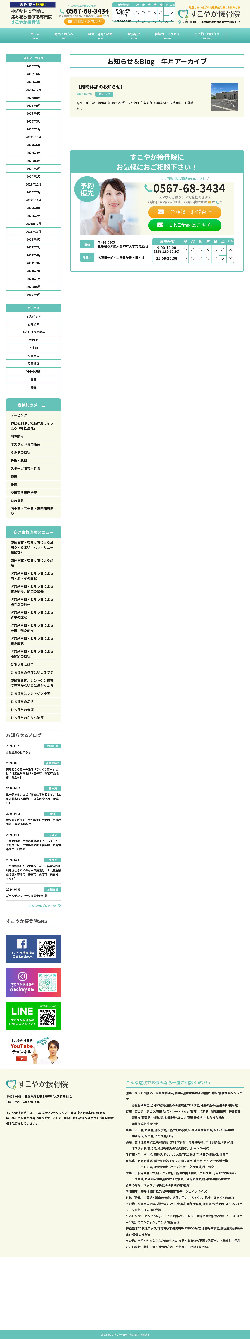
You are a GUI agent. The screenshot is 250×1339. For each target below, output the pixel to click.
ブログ (33, 340)
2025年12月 (33, 90)
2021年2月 (34, 271)
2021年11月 (33, 231)
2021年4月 (34, 255)
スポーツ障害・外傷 (25, 468)
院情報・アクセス (167, 35)
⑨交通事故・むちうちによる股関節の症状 (32, 654)
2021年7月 (34, 247)
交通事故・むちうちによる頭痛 (32, 563)
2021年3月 (34, 263)
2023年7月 (34, 192)
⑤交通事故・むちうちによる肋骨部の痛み (32, 602)
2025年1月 (34, 129)
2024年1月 (34, 176)
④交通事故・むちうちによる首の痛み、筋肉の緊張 (32, 589)
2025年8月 (34, 97)
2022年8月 (34, 208)
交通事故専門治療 (24, 492)
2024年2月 (34, 168)
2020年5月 (34, 286)
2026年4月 (34, 82)
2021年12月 (33, 223)
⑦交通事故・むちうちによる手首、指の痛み (32, 628)
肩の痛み (17, 436)
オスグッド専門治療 (25, 444)
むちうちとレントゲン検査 (30, 693)
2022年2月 (34, 216)
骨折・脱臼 (19, 460)
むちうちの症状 (22, 701)
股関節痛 (33, 363)
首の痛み (17, 500)
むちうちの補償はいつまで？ (32, 672)
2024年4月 (34, 153)
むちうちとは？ (22, 664)
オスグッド (33, 316)
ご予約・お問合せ (207, 35)
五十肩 (33, 348)
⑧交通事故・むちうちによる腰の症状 (32, 641)
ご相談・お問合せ (87, 21)
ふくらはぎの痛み (33, 332)
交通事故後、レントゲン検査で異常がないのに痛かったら (32, 683)
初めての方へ (64, 35)
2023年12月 (33, 184)
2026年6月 (34, 74)
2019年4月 (34, 294)
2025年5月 (34, 105)
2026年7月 (34, 66)
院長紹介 (134, 35)
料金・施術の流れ (100, 35)
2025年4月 (34, 113)
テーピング (19, 415)
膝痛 (33, 387)
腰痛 (33, 379)
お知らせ (33, 324)
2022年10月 (33, 200)
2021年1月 (34, 279)
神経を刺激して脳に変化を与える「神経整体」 (32, 425)
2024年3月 (34, 160)
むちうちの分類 (22, 709)
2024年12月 (33, 137)
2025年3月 (34, 121)
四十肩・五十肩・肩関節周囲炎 (32, 511)
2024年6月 (34, 145)
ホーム (35, 35)
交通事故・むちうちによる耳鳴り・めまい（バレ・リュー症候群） (32, 547)
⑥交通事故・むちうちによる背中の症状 (32, 615)
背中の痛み (33, 371)
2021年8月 (34, 239)
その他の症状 (20, 452)
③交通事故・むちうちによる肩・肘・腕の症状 (32, 576)
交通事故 (33, 355)
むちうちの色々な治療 (27, 717)
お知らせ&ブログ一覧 (42, 906)
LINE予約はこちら (190, 225)
